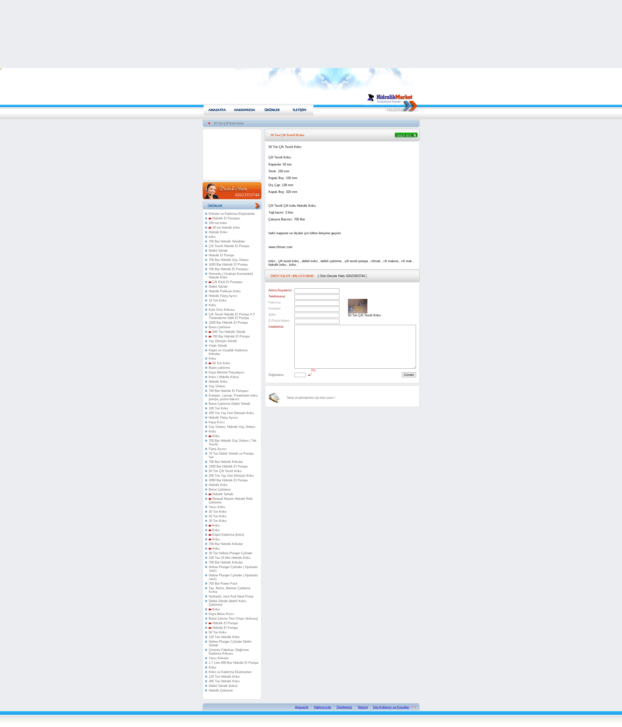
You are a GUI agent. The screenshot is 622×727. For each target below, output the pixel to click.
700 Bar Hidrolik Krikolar (226, 462)
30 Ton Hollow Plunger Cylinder (230, 553)
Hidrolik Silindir (222, 494)
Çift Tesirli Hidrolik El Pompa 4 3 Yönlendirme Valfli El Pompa (231, 316)
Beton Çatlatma (220, 489)
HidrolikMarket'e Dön (401, 110)
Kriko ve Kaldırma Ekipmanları (230, 672)
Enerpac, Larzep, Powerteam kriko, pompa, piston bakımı (233, 397)
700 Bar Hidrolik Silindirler (227, 241)
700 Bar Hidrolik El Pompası (229, 269)
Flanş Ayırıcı (218, 449)
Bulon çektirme (219, 368)
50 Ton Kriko (220, 363)
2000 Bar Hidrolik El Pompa (228, 480)
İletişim (363, 707)
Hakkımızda (322, 707)
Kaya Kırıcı (217, 422)
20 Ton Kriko (217, 521)
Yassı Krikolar (218, 658)
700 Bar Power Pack (223, 583)
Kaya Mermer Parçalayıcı (227, 372)
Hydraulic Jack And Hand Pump (231, 596)
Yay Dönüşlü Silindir (223, 341)
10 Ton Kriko (217, 300)
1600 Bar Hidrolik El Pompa (228, 264)
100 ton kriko (218, 223)
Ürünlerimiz (344, 707)
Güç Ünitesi (217, 386)
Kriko (212, 305)
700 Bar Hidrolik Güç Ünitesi (229, 260)
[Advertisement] (311, 34)
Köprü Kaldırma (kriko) (227, 535)
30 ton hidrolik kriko (225, 227)
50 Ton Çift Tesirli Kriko (225, 471)
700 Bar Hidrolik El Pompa (230, 336)
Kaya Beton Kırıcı (221, 614)
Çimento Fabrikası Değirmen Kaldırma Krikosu (229, 651)
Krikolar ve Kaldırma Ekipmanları (232, 214)
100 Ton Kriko (218, 408)
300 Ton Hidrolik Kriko (224, 681)
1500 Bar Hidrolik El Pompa (228, 322)
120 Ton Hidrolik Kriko (224, 637)
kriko (212, 237)
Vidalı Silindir (218, 345)
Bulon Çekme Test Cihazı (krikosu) (233, 618)
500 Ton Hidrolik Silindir (228, 332)
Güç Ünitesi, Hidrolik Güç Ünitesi (232, 427)
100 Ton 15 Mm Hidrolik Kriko (229, 558)
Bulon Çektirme (219, 327)
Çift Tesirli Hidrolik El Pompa (229, 246)
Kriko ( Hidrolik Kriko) (224, 377)
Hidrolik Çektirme (221, 690)
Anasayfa (301, 707)
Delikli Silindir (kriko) (223, 686)
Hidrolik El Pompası (225, 218)
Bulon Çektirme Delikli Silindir (229, 404)
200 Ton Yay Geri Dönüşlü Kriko (231, 413)
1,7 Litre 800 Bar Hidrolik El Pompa (233, 663)
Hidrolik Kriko (218, 232)
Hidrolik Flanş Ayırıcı (223, 417)
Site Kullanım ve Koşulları (391, 707)
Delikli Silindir (218, 250)
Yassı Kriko (217, 507)
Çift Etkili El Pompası (227, 282)
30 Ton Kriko (217, 511)
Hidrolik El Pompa (221, 255)
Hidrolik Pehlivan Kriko (225, 291)
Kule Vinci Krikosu (222, 310)
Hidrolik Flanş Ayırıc (223, 296)
